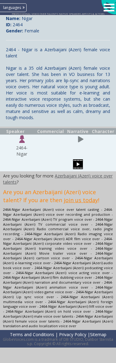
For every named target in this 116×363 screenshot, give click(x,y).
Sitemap (98, 334)
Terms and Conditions (32, 334)
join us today (81, 200)
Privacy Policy (72, 334)
